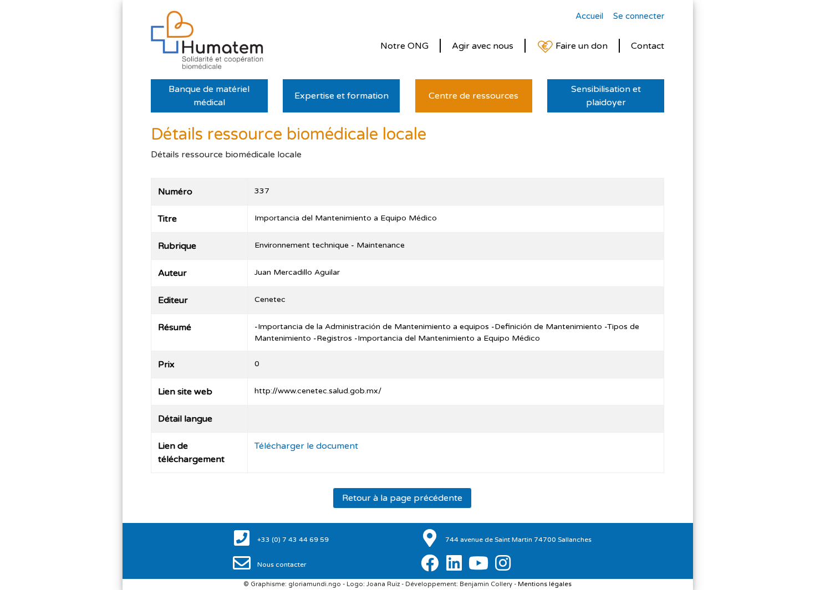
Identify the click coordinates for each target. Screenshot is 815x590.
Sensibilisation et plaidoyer (606, 96)
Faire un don (580, 46)
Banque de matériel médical (209, 96)
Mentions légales (545, 584)
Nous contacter (281, 564)
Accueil (589, 16)
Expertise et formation (341, 95)
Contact (647, 46)
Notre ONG (404, 46)
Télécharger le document (306, 446)
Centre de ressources (473, 95)
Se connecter (638, 16)
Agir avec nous (482, 46)
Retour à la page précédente (402, 498)
